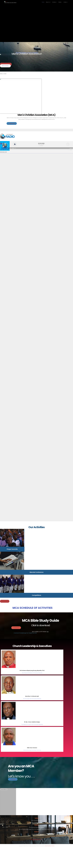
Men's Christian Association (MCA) (10, 2)
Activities (54, 2)
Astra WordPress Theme (49, 845)
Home (43, 2)
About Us (48, 2)
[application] (50, 2)
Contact (65, 2)
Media (59, 2)
